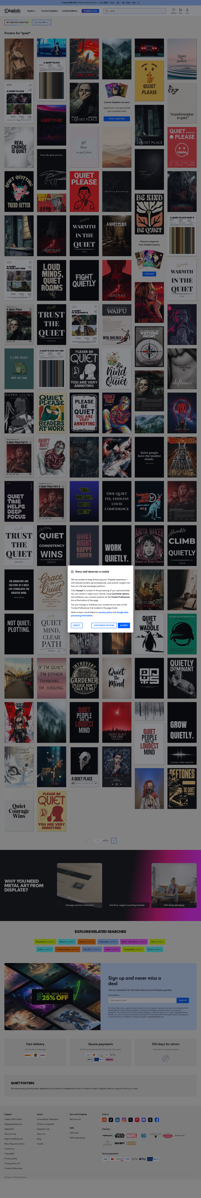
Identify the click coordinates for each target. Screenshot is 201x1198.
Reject (76, 625)
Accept (124, 625)
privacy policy (105, 612)
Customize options (104, 625)
